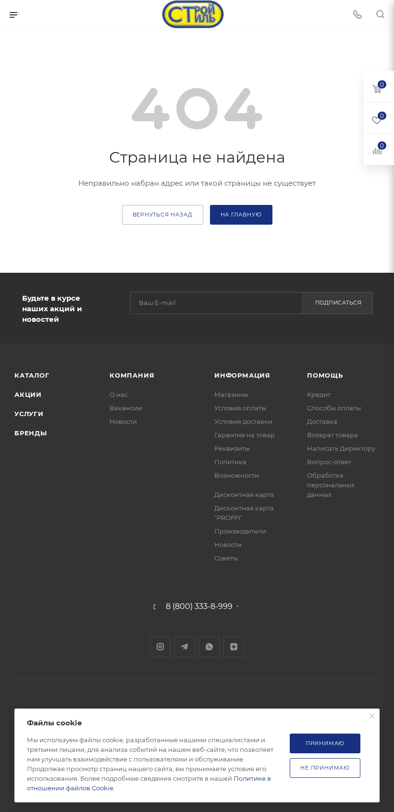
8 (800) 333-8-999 (199, 606)
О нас (119, 394)
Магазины (231, 394)
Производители (240, 531)
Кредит (319, 394)
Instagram (160, 646)
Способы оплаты (334, 408)
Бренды (30, 433)
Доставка (322, 421)
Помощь (325, 375)
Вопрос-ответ (329, 462)
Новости (123, 421)
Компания (132, 375)
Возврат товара (332, 435)
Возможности (236, 475)
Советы (226, 558)
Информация (242, 375)
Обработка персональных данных (331, 484)
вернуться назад (163, 214)
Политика (230, 462)
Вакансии (126, 408)
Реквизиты (232, 448)
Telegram (184, 646)
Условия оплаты (240, 408)
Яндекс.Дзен (233, 646)
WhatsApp (209, 646)
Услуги (29, 414)
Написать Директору (341, 448)
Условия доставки (243, 421)
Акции (28, 394)
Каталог (31, 375)
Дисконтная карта (244, 494)
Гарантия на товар (244, 435)
